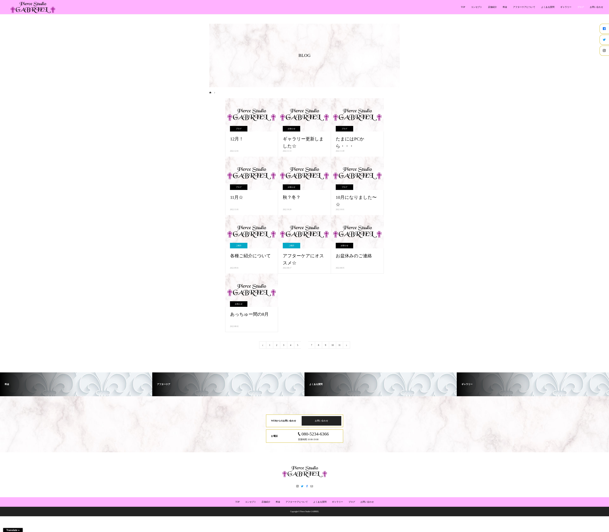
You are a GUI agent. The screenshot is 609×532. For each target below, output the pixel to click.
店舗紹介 (492, 7)
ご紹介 (239, 245)
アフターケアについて (524, 7)
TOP (463, 7)
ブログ (580, 7)
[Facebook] (306, 486)
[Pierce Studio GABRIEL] (304, 471)
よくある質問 (547, 7)
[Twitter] (302, 486)
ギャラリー (565, 7)
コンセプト (476, 7)
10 (332, 345)
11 (339, 345)
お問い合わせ (596, 7)
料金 (505, 7)
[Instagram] (297, 486)
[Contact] (311, 486)
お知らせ (291, 129)
